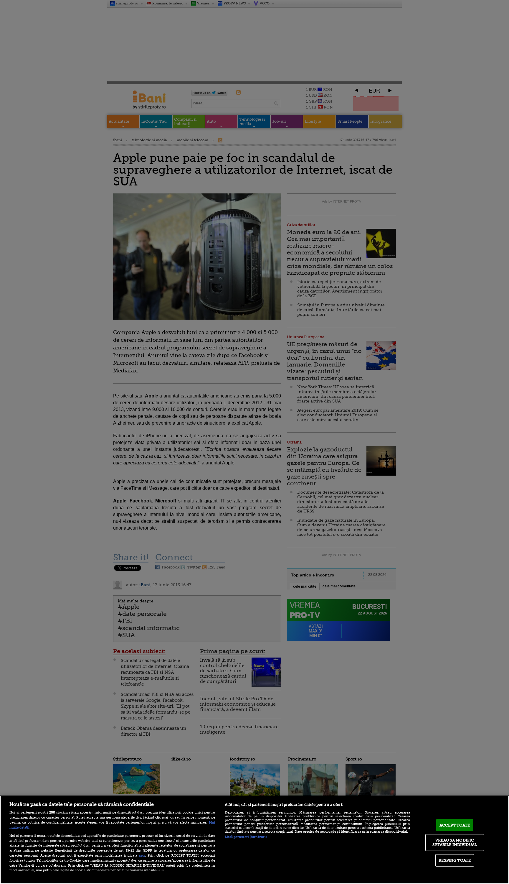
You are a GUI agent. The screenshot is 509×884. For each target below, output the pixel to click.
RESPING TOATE (455, 860)
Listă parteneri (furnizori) (246, 837)
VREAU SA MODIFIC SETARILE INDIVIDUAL (454, 842)
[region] (254, 840)
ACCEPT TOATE (454, 825)
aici (142, 855)
